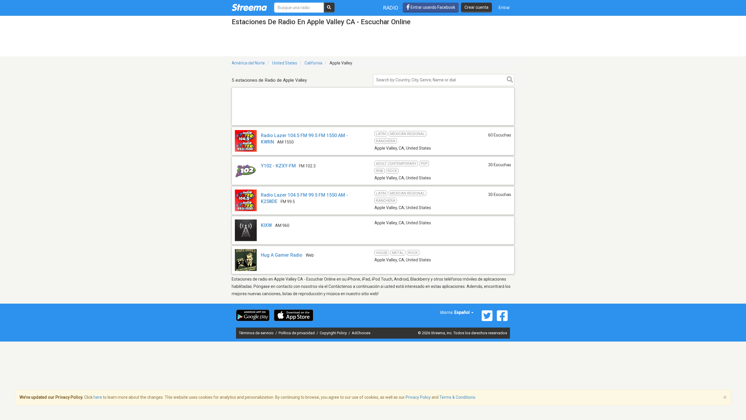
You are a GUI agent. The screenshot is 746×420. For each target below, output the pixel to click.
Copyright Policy (334, 333)
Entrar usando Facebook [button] (432, 7)
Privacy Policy (418, 397)
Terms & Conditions (457, 397)
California (313, 63)
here (98, 397)
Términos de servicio (257, 333)
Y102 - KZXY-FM (278, 166)
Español (462, 312)
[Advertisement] (373, 125)
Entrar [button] (504, 7)
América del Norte (248, 63)
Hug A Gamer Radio (281, 255)
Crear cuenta (476, 7)
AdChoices (361, 333)
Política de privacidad (297, 333)
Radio (390, 8)
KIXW (266, 225)
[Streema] (249, 7)
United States (284, 63)
